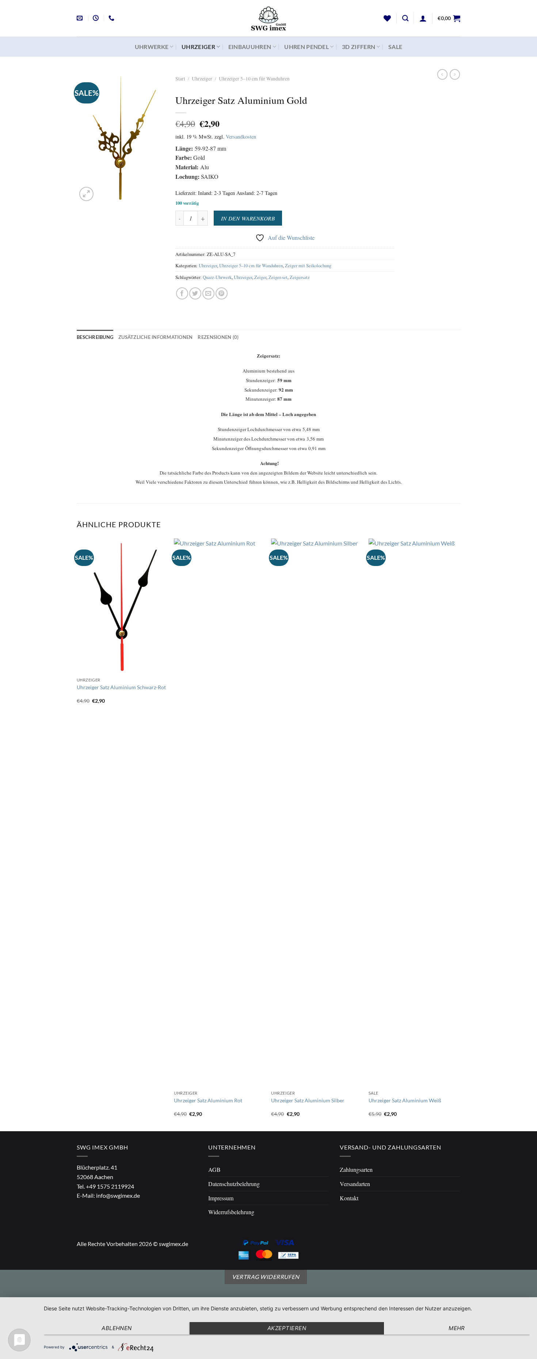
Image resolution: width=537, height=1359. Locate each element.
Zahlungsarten (356, 1169)
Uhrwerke (152, 46)
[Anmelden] (423, 18)
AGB (214, 1169)
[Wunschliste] (387, 18)
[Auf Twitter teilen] (195, 293)
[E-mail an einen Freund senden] (208, 293)
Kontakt (349, 1198)
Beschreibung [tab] (95, 337)
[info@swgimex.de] (80, 18)
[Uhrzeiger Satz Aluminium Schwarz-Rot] (122, 606)
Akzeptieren (286, 1328)
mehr (457, 1328)
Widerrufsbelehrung (231, 1212)
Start (180, 78)
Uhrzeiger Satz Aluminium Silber (307, 1100)
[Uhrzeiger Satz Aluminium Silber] (316, 813)
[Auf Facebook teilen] (182, 293)
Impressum (220, 1198)
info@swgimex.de (118, 1195)
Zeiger (260, 277)
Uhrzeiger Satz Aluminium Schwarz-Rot (121, 687)
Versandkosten (241, 136)
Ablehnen (117, 1328)
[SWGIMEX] (268, 18)
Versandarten (355, 1184)
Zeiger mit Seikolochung (308, 265)
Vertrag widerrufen (266, 1276)
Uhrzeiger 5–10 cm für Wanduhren (254, 78)
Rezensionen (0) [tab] (218, 337)
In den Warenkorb (248, 218)
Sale (395, 46)
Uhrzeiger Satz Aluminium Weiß (405, 1100)
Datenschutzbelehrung (234, 1184)
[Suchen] (405, 18)
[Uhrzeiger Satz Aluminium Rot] (219, 813)
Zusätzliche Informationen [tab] (155, 337)
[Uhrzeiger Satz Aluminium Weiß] (414, 813)
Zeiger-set (277, 277)
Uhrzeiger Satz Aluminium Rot (208, 1100)
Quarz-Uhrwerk (217, 277)
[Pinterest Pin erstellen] (222, 293)
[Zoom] (86, 194)
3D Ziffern (358, 46)
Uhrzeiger (198, 46)
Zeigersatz (300, 277)
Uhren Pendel (306, 46)
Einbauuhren (249, 46)
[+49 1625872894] (112, 18)
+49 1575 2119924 (110, 1186)
